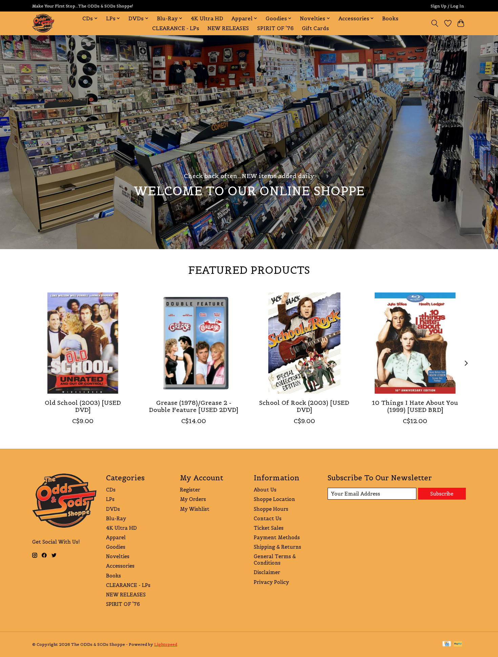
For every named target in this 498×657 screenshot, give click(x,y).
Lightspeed (165, 644)
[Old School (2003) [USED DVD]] (82, 343)
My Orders (193, 499)
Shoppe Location (274, 499)
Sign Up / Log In (447, 5)
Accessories (120, 566)
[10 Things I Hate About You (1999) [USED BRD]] (415, 343)
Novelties (117, 556)
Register (190, 489)
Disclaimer (267, 572)
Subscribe (441, 493)
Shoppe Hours (271, 509)
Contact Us (268, 518)
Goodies (115, 547)
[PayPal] (458, 644)
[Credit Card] (446, 644)
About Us (265, 489)
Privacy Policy (271, 582)
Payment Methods (277, 537)
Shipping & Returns (277, 547)
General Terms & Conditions (275, 559)
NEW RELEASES (228, 28)
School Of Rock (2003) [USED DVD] (304, 406)
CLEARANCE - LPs (175, 28)
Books (390, 18)
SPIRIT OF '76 (275, 28)
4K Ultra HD (207, 18)
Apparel (116, 537)
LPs (110, 499)
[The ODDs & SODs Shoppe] (43, 23)
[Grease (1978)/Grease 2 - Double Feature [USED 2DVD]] (193, 343)
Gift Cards (315, 28)
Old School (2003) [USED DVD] (83, 406)
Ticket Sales (269, 528)
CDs (111, 489)
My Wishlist (194, 509)
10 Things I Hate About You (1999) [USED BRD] (415, 406)
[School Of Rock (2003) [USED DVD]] (304, 343)
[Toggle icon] (435, 23)
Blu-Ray (116, 518)
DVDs (113, 509)
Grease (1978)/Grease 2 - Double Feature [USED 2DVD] (193, 406)
